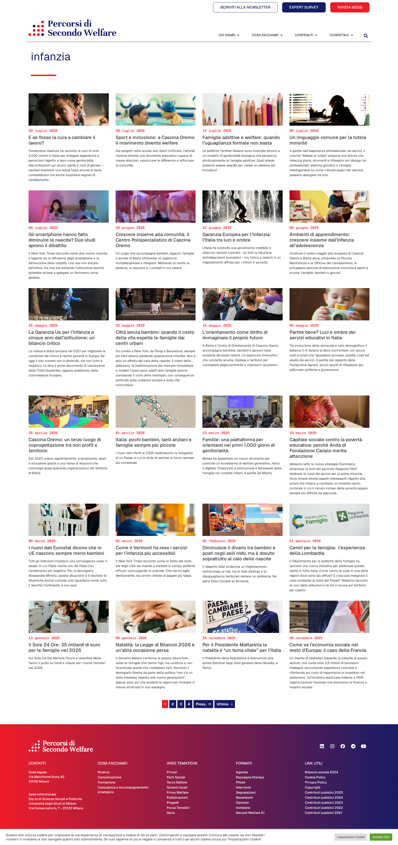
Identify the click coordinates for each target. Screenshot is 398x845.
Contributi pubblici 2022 (324, 808)
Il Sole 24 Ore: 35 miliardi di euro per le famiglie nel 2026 (64, 647)
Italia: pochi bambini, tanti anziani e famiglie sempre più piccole (154, 442)
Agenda (242, 772)
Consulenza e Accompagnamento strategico (123, 789)
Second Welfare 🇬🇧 (250, 813)
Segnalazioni (246, 792)
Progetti (173, 803)
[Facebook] (342, 746)
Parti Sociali (176, 777)
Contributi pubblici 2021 (323, 813)
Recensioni (244, 797)
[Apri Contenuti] (316, 35)
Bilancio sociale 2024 (321, 772)
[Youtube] (363, 746)
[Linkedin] (322, 746)
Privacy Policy (316, 782)
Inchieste (243, 808)
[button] (365, 35)
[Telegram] (353, 746)
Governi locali (177, 787)
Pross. (201, 704)
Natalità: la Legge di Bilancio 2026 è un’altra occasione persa (155, 647)
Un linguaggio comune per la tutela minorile (328, 140)
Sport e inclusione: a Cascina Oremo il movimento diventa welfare (155, 140)
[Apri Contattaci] (352, 35)
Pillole (240, 782)
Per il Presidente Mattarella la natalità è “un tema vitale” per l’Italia (241, 647)
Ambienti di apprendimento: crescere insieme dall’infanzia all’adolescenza (322, 239)
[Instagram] (332, 746)
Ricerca (103, 772)
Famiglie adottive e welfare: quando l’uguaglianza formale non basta (241, 140)
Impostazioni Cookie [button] (351, 837)
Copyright (312, 787)
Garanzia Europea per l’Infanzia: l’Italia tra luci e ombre (236, 237)
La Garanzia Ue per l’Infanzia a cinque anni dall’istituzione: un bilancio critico (62, 337)
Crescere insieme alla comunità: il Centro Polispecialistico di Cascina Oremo (153, 239)
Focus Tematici (178, 808)
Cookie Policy (315, 777)
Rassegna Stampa (250, 777)
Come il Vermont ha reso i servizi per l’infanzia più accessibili (151, 550)
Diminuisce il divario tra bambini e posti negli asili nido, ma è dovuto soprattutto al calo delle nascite (238, 553)
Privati (172, 772)
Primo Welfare (177, 792)
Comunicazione (109, 777)
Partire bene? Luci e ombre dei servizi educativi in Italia (323, 335)
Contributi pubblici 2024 (324, 797)
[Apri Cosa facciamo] (281, 35)
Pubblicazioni (177, 797)
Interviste (243, 787)
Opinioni (242, 803)
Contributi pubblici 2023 (324, 803)
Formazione (106, 782)
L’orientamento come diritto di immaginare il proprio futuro (235, 335)
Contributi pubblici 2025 (324, 792)
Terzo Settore (177, 782)
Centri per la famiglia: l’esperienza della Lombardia (327, 550)
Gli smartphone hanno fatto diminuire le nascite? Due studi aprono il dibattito (62, 239)
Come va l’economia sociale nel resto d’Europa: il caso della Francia (328, 647)
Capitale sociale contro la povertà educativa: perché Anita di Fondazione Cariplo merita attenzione (326, 448)
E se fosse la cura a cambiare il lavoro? (62, 140)
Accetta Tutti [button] (380, 837)
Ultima (222, 704)
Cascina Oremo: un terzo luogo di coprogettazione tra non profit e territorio (65, 445)
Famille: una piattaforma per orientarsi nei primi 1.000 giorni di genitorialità (238, 445)
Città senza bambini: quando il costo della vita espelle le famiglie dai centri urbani (155, 337)
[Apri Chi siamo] (238, 35)
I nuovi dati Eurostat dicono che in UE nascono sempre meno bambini (66, 550)
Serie (171, 813)
